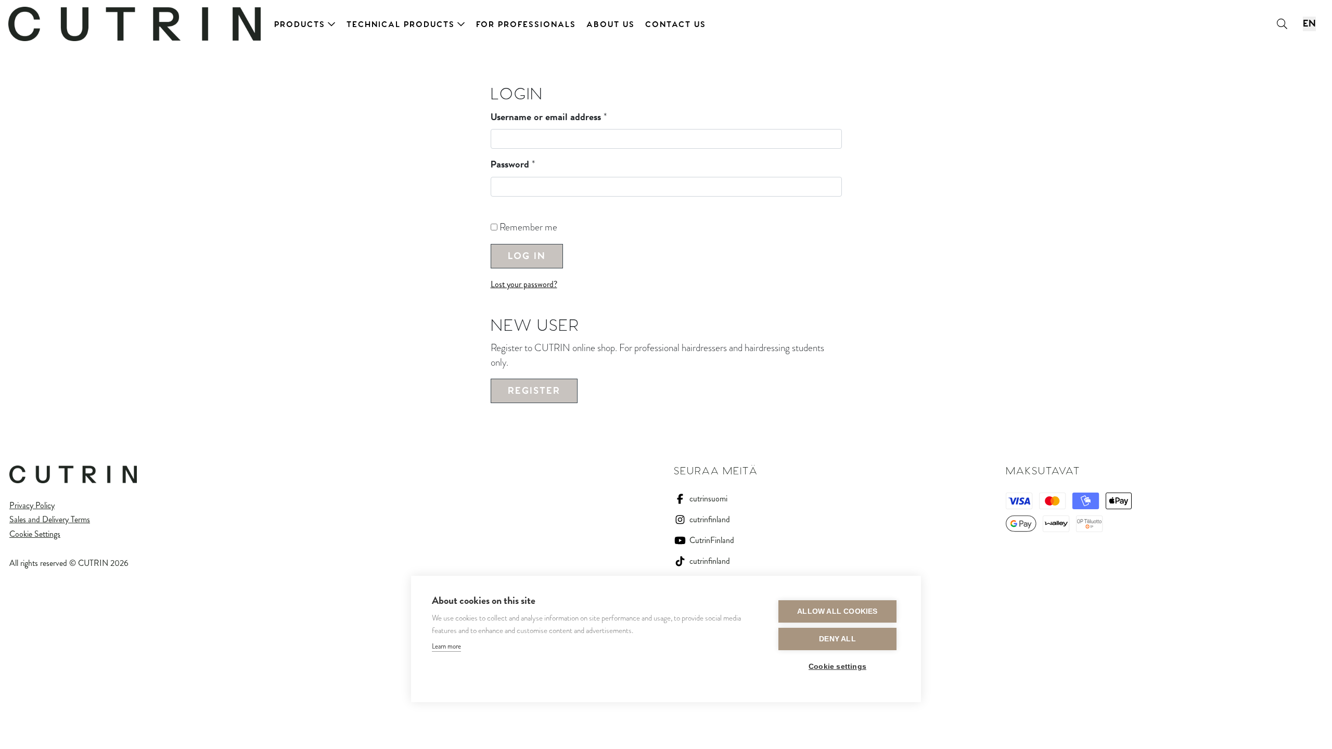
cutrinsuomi (708, 499)
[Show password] (495, 207)
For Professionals (526, 25)
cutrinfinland (709, 519)
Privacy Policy (32, 505)
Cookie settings (837, 666)
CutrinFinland (711, 540)
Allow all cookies (837, 611)
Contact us (675, 25)
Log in (527, 256)
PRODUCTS (299, 25)
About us (610, 25)
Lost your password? (524, 284)
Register (534, 391)
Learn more (446, 646)
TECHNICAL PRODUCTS (401, 25)
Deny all (837, 639)
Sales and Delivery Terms (49, 519)
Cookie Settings (34, 534)
